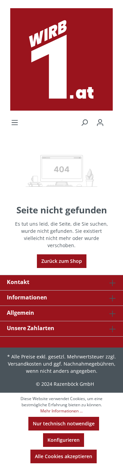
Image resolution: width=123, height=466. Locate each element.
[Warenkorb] (112, 120)
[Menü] (15, 122)
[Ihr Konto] (100, 122)
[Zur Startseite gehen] (61, 59)
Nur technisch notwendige (64, 423)
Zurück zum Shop (61, 261)
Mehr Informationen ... (61, 411)
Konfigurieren (63, 440)
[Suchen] (84, 122)
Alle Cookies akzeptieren (63, 456)
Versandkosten (25, 364)
